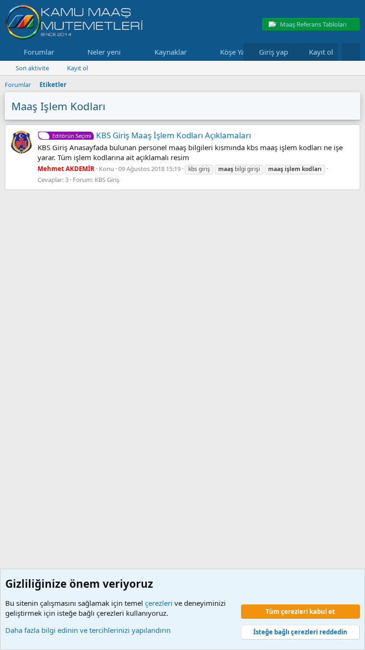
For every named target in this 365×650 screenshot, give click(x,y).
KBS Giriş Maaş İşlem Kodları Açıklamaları (151, 135)
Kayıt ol (77, 68)
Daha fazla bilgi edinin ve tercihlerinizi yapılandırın (88, 630)
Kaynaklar (170, 52)
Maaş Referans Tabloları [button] (313, 24)
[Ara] (351, 52)
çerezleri (159, 603)
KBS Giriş (107, 179)
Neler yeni (104, 52)
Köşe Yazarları (242, 52)
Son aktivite (32, 68)
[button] (61, 52)
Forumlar (39, 52)
